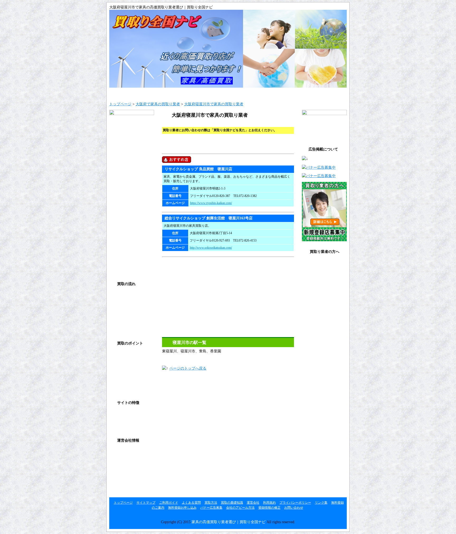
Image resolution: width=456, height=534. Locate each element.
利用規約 (123, 462)
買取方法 (123, 295)
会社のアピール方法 (240, 507)
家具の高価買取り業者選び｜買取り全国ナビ (228, 522)
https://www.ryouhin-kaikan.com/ (211, 203)
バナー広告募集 (321, 284)
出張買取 (123, 316)
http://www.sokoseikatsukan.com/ (211, 247)
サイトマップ (168, 93)
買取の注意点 (127, 376)
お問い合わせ (326, 93)
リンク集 (123, 484)
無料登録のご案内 (323, 262)
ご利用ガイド (208, 93)
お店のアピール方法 (325, 295)
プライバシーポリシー (134, 473)
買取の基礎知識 (287, 93)
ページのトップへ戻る (187, 368)
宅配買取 (123, 327)
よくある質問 (247, 93)
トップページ (120, 104)
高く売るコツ (127, 365)
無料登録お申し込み (325, 273)
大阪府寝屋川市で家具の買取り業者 (213, 104)
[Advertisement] (224, 124)
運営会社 (123, 451)
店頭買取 (123, 306)
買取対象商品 (127, 387)
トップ (129, 93)
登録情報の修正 (321, 306)
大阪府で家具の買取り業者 (158, 104)
